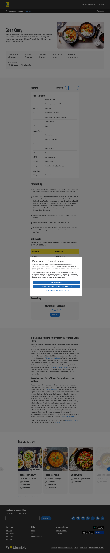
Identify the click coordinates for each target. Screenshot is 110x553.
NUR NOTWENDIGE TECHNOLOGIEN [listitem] (56, 286)
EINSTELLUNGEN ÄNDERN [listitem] (55, 291)
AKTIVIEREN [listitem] (56, 282)
